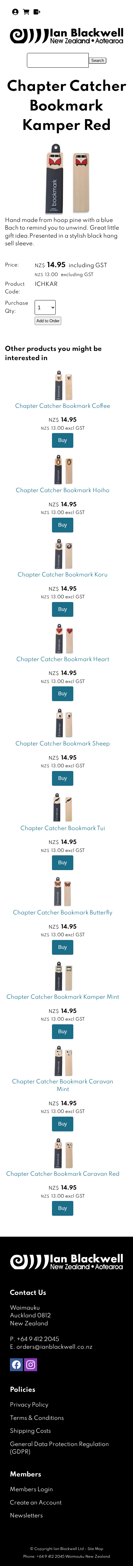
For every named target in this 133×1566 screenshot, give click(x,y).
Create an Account (36, 1503)
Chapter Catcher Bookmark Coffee (62, 406)
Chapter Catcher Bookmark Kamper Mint (62, 997)
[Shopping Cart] (26, 14)
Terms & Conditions (37, 1418)
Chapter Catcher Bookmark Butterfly (62, 913)
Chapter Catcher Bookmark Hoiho (62, 490)
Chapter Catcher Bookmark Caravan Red (62, 1174)
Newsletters (26, 1516)
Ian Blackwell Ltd (69, 1549)
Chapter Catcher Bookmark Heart (62, 659)
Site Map (95, 1549)
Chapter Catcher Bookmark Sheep (62, 744)
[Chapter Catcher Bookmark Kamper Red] (65, 215)
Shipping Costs (30, 1431)
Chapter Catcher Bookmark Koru (63, 575)
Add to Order (47, 321)
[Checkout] (37, 12)
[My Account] (15, 12)
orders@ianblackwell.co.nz (54, 1347)
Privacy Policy (29, 1405)
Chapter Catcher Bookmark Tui (62, 828)
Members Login (31, 1489)
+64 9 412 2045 (38, 1339)
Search (97, 60)
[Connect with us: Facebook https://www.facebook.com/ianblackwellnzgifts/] (16, 1366)
